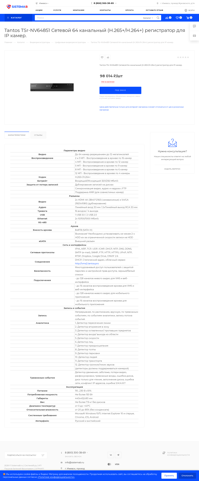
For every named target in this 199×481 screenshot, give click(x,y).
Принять (169, 475)
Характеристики (16, 135)
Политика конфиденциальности (178, 454)
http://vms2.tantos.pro (87, 263)
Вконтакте (111, 455)
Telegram (118, 455)
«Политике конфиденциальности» (56, 477)
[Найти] (158, 17)
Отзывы (38, 135)
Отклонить (187, 475)
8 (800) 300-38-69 (104, 3)
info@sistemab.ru (74, 462)
